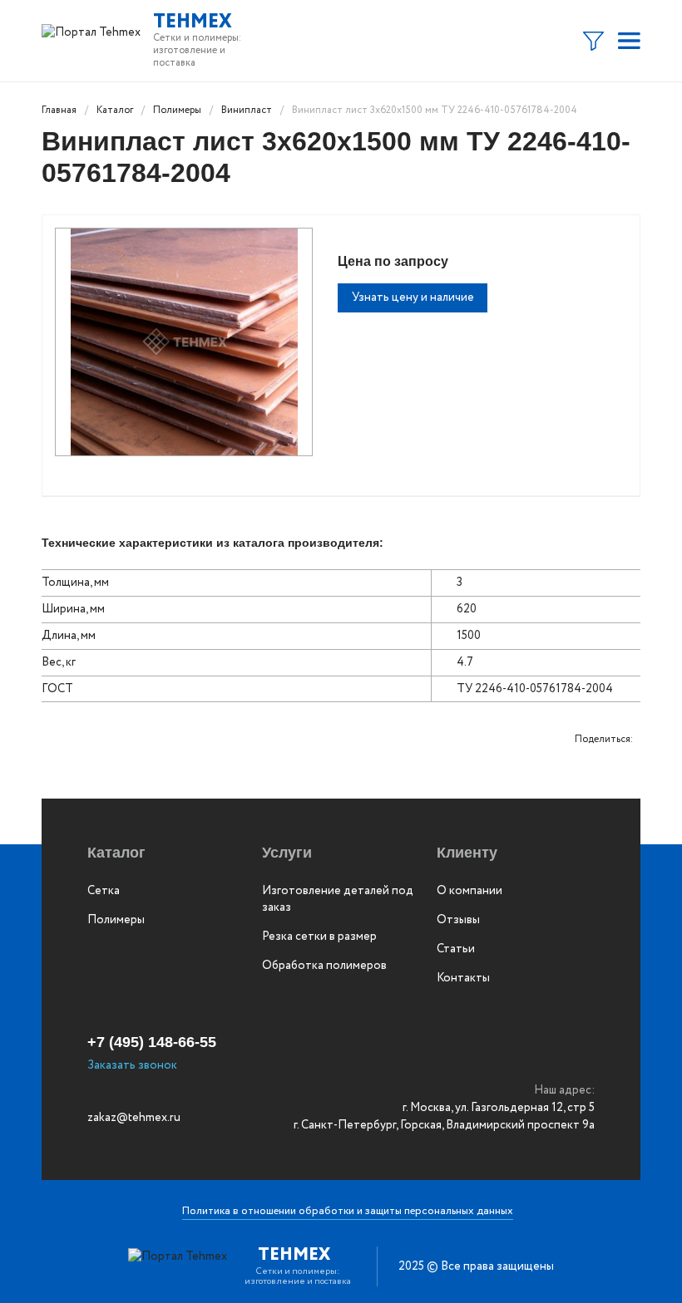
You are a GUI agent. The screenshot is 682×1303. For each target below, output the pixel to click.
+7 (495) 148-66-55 (151, 1042)
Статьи (456, 949)
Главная (59, 110)
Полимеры (177, 110)
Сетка (103, 891)
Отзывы (458, 920)
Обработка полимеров (324, 965)
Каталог (114, 110)
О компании (469, 891)
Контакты (463, 978)
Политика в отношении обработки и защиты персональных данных (347, 1211)
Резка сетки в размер (319, 936)
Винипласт (246, 110)
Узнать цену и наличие (413, 297)
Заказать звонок (132, 1065)
